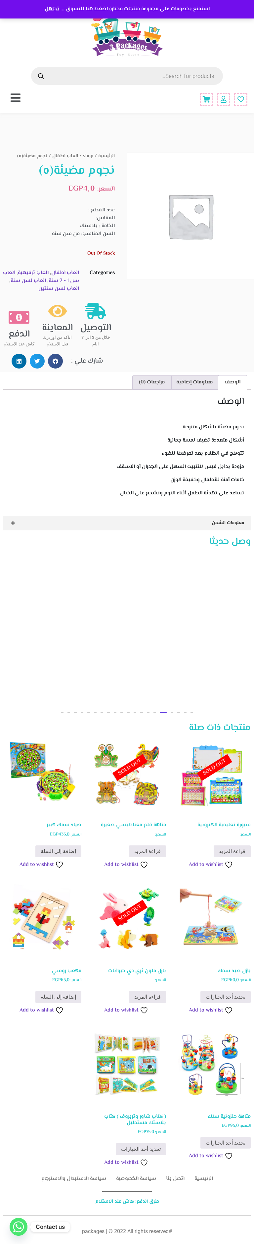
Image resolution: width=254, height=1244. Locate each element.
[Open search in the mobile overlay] (127, 76)
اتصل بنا (175, 1179)
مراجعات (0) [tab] (152, 382)
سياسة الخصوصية (136, 1179)
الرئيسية (106, 156)
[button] (55, 361)
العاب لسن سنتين (58, 289)
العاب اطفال (65, 156)
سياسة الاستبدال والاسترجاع (73, 1179)
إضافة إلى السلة (58, 851)
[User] (223, 99)
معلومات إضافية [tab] (194, 382)
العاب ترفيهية (33, 273)
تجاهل (52, 9)
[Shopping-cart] (206, 99)
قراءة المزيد (232, 851)
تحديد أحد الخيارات (225, 997)
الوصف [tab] (232, 382)
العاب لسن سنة (28, 281)
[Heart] (240, 99)
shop (88, 156)
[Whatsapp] (18, 1227)
